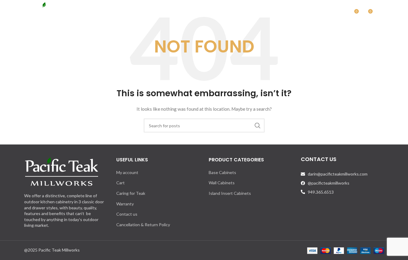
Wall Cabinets (222, 182)
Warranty (125, 203)
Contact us (126, 214)
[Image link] (61, 171)
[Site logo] (54, 13)
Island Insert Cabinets (230, 193)
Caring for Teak (130, 193)
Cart (120, 182)
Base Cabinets (222, 172)
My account (127, 172)
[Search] (341, 14)
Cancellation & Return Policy (143, 224)
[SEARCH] (258, 125)
